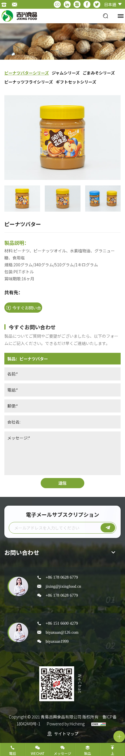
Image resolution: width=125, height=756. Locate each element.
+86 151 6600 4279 (62, 623)
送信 (62, 483)
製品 (87, 753)
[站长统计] (98, 724)
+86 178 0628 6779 (62, 577)
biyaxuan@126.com (62, 632)
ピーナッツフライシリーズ (28, 82)
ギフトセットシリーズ (76, 82)
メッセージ (62, 753)
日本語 (110, 4)
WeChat (37, 753)
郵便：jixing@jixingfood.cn (16, 4)
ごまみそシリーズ (99, 73)
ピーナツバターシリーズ (26, 73)
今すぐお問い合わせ (26, 309)
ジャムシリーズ (66, 73)
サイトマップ (66, 733)
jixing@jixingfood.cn (63, 586)
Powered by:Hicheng (66, 724)
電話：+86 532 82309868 (5, 4)
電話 (12, 753)
